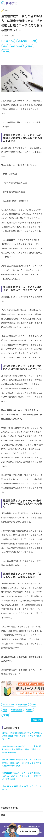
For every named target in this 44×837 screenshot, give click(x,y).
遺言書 (6, 51)
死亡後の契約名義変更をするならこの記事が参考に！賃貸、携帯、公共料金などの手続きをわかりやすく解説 (21, 762)
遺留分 (30, 46)
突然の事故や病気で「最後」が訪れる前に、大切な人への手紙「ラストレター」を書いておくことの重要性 (21, 775)
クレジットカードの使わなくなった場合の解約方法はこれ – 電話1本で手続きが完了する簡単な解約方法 (21, 749)
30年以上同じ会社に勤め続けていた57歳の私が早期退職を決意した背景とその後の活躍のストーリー (22, 736)
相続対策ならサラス (9, 808)
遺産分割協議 (17, 46)
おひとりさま (9, 41)
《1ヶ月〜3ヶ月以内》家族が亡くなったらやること (21, 788)
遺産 (5, 46)
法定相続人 (23, 41)
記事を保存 (37, 720)
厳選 (3, 815)
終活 (34, 41)
